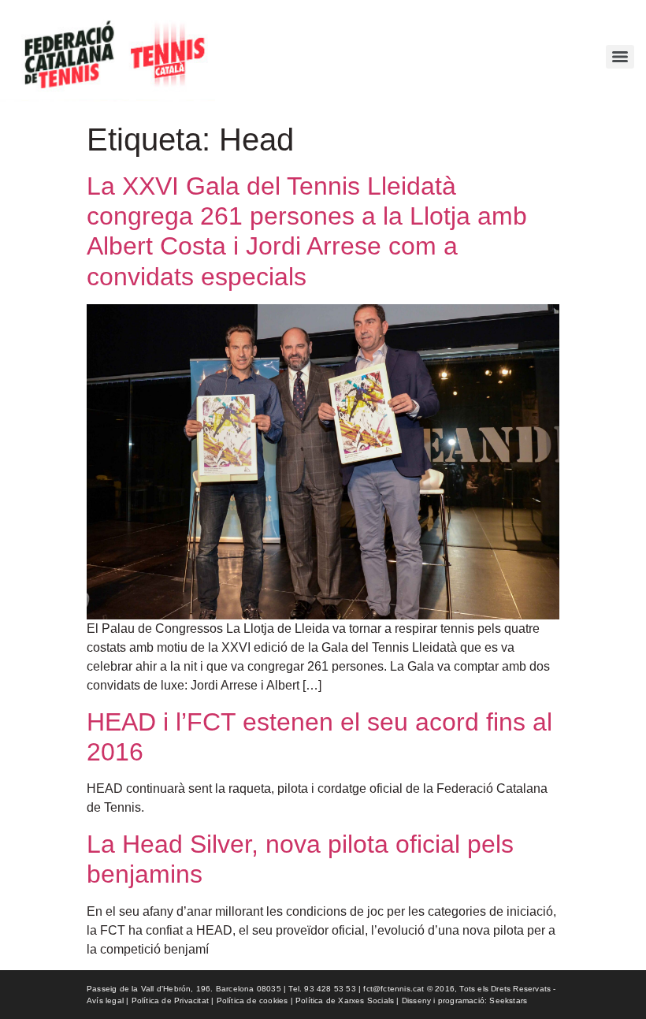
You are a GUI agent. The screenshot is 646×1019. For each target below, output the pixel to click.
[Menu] (620, 57)
